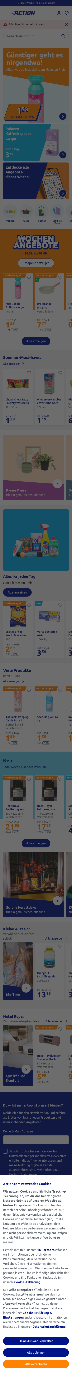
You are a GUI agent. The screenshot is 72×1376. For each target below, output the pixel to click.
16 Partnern (46, 1250)
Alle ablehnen (36, 1352)
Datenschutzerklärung (49, 1326)
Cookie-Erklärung (27, 1282)
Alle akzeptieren (36, 1364)
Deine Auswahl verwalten (36, 1341)
